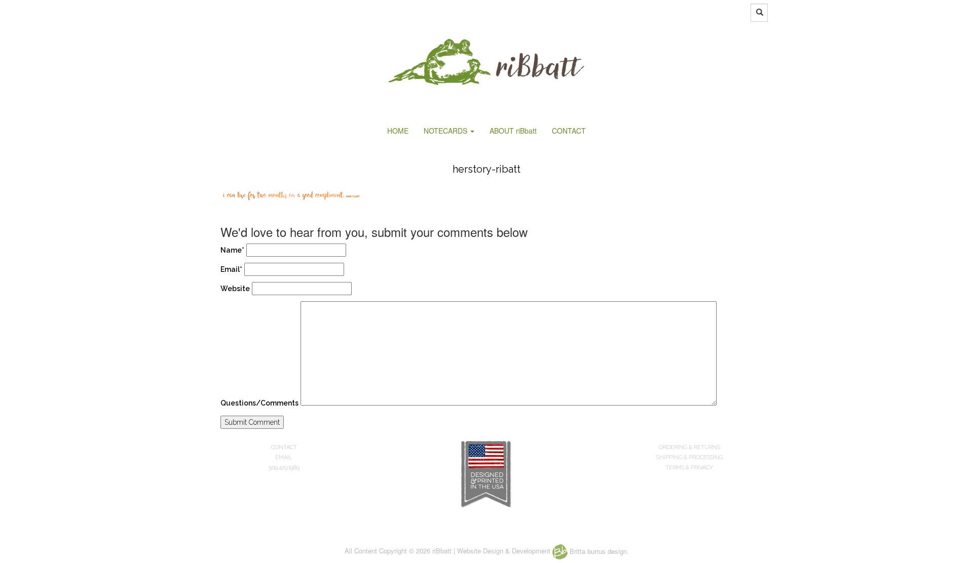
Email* (231, 269)
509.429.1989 (284, 467)
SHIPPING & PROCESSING (689, 457)
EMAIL (283, 457)
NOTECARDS (446, 131)
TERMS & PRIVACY (689, 467)
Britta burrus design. (598, 551)
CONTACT (569, 131)
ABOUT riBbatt (513, 131)
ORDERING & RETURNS (689, 447)
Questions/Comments (259, 403)
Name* (232, 250)
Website (235, 289)
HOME (397, 131)
